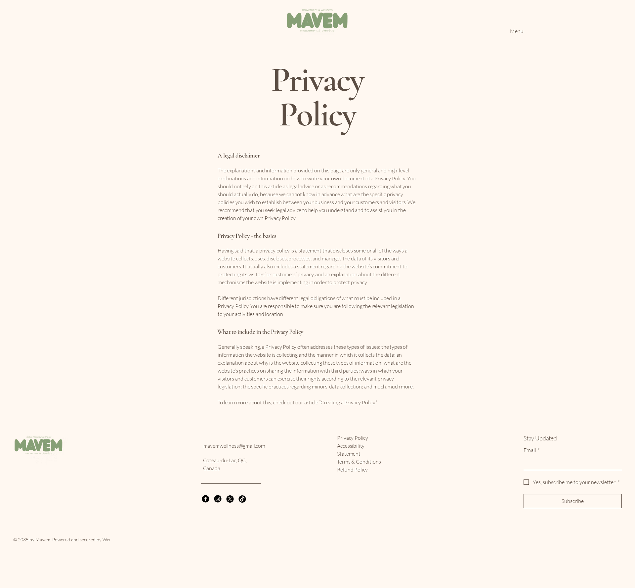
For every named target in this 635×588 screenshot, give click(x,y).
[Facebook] (205, 498)
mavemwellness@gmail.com (234, 445)
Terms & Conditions (359, 461)
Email (531, 450)
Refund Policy (352, 469)
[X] (230, 498)
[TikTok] (242, 498)
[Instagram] (217, 498)
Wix (106, 539)
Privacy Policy (352, 437)
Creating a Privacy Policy (347, 402)
